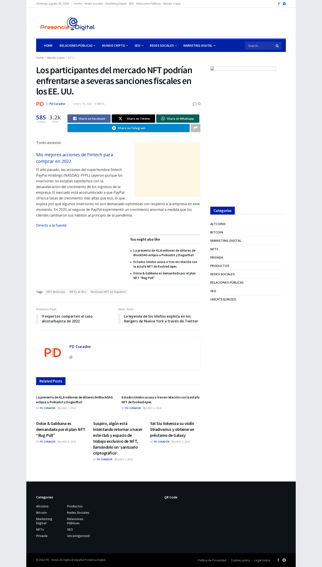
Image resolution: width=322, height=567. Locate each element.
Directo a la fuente (51, 225)
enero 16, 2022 (82, 104)
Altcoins (217, 224)
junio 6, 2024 (153, 408)
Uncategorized (223, 299)
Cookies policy (240, 560)
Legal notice (262, 560)
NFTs (71, 58)
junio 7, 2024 (68, 408)
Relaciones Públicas (76, 45)
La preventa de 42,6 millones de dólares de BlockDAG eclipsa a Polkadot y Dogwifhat (74, 399)
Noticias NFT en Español (108, 292)
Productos (219, 266)
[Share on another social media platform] (195, 128)
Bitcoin (216, 232)
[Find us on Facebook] (279, 4)
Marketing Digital (116, 3)
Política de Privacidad (212, 560)
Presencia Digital (95, 560)
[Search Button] (277, 46)
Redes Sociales (94, 3)
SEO (131, 3)
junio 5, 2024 (125, 459)
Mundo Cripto (172, 3)
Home (78, 3)
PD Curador (57, 104)
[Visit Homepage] (65, 23)
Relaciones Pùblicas (148, 3)
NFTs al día (78, 292)
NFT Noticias (56, 292)
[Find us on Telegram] (284, 4)
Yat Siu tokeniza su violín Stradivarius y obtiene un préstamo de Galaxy (172, 429)
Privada (216, 257)
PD (47, 560)
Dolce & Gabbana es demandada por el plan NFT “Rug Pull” (60, 429)
